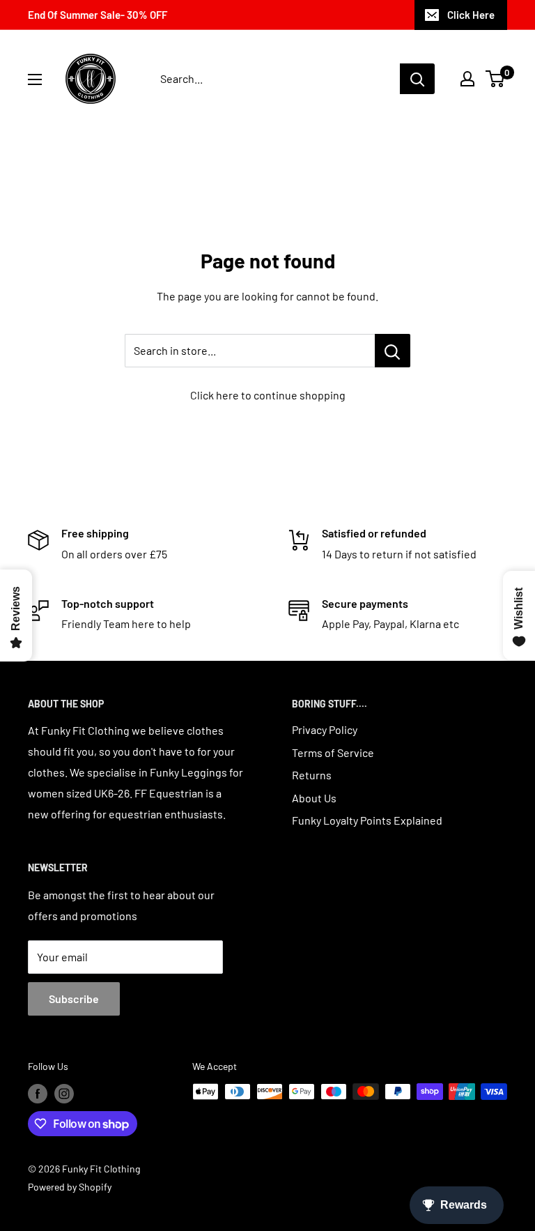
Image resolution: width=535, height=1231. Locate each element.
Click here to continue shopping (268, 395)
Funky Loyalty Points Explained (367, 820)
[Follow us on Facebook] (37, 1093)
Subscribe (74, 998)
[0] (495, 78)
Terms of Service (333, 752)
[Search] (417, 78)
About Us (314, 797)
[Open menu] (35, 79)
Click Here (471, 14)
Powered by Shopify (69, 1187)
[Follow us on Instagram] (64, 1093)
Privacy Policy (324, 729)
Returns (312, 774)
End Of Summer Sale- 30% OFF (97, 14)
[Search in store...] (392, 350)
